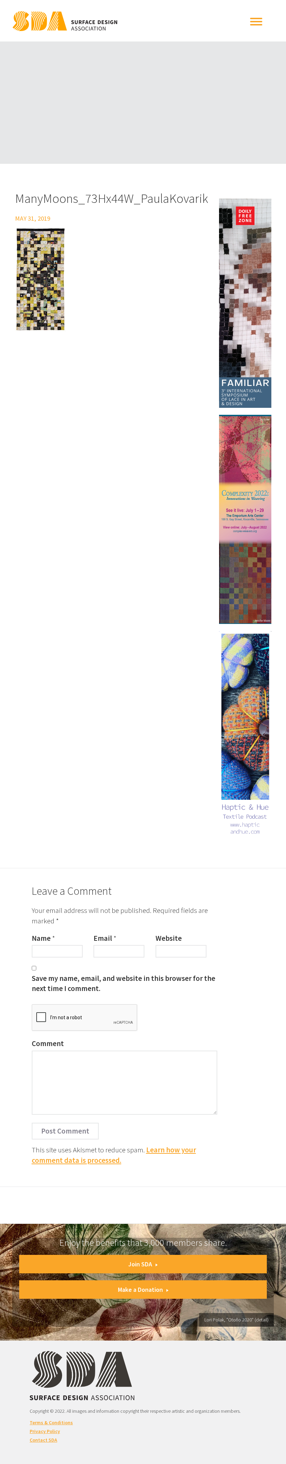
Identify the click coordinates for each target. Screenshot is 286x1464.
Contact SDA (43, 1440)
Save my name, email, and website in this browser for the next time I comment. (123, 983)
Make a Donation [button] (140, 1290)
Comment (48, 1043)
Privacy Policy (45, 1431)
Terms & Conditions (51, 1422)
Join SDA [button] (140, 1264)
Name (41, 938)
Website (169, 938)
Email (102, 938)
